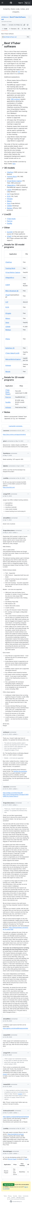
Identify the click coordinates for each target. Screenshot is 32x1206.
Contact (13, 1197)
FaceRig (9, 223)
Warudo (7, 371)
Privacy (10, 1196)
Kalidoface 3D (10, 348)
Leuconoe (6, 430)
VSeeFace (10, 172)
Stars (27, 28)
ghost (5, 441)
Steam (8, 394)
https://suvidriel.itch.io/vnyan (16, 1134)
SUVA (9, 196)
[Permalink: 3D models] (3, 168)
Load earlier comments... (16, 426)
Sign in (20, 3)
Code (5, 28)
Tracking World (12, 176)
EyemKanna (6, 453)
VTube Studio (11, 218)
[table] (16, 1168)
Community (25, 1196)
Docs (9, 1197)
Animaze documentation (20, 771)
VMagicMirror (11, 185)
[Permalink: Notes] (3, 412)
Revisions (15, 28)
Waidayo (9, 208)
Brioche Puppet (12, 1159)
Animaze (8, 365)
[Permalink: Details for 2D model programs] (3, 378)
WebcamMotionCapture (13, 359)
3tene (9, 203)
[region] (16, 230)
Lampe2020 (6, 1035)
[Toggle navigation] (2, 3)
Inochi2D (10, 232)
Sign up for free (8, 1184)
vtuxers (5, 1074)
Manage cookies (20, 1197)
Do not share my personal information (16, 1199)
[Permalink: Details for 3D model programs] (3, 246)
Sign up (27, 3)
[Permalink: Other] (3, 227)
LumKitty (5, 478)
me (19, 71)
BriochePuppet (7, 1151)
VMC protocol (15, 99)
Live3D (17, 353)
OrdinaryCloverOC (8, 1110)
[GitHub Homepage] (11, 1201)
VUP (8, 194)
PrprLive (9, 221)
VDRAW (9, 206)
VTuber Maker (9, 353)
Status (20, 1196)
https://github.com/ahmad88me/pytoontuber (15, 1028)
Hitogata (10, 199)
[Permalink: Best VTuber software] (3, 45)
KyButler (5, 466)
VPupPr (9, 236)
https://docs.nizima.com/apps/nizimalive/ (14, 434)
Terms (5, 1196)
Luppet (9, 189)
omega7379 (6, 494)
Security (15, 1196)
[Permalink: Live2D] (3, 214)
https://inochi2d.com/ (9, 487)
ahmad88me (6, 518)
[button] (24, 25)
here (14, 163)
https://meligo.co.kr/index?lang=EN (13, 792)
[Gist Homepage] (11, 3)
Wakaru (9, 201)
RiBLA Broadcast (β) (11, 291)
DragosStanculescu (9, 530)
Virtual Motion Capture (14, 181)
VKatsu (7, 339)
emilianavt (5, 17)
